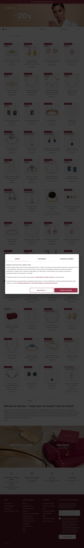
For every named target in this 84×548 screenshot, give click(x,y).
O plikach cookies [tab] (67, 259)
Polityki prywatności (24, 283)
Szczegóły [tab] (42, 259)
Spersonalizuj (41, 290)
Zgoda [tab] (17, 259)
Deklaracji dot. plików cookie (44, 277)
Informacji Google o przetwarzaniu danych (44, 283)
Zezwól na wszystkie (66, 290)
